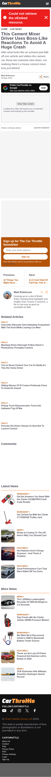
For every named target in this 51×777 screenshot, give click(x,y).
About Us (6, 741)
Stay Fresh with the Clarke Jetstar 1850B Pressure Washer (33, 618)
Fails (4, 322)
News (19, 530)
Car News (16, 29)
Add (43, 88)
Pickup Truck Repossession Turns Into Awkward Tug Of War (21, 407)
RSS (4, 752)
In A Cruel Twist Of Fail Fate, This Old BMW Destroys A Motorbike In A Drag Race (38, 281)
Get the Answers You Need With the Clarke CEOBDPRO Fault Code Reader (33, 499)
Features (22, 548)
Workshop (22, 494)
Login (4, 757)
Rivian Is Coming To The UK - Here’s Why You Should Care (32, 534)
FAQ (4, 746)
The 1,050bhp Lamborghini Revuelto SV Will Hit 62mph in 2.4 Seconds (32, 602)
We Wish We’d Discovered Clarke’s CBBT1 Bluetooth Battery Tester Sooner (30, 638)
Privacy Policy (9, 263)
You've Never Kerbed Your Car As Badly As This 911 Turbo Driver (23, 366)
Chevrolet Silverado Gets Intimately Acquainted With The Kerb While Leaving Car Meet (25, 326)
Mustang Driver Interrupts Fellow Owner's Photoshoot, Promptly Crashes (22, 346)
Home (4, 29)
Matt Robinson (8, 75)
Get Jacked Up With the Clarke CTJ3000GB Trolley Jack (32, 516)
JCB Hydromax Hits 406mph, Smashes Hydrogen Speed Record (32, 674)
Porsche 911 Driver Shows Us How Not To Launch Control (22, 427)
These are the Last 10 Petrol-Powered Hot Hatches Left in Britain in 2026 (31, 656)
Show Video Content (26, 104)
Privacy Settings (9, 754)
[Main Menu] (47, 3)
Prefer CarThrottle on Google (21, 86)
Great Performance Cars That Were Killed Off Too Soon (32, 570)
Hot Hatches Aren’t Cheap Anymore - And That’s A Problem (30, 553)
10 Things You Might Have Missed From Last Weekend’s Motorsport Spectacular (12, 281)
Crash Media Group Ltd (18, 718)
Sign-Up (5, 759)
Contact (5, 744)
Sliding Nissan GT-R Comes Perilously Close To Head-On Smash (24, 386)
